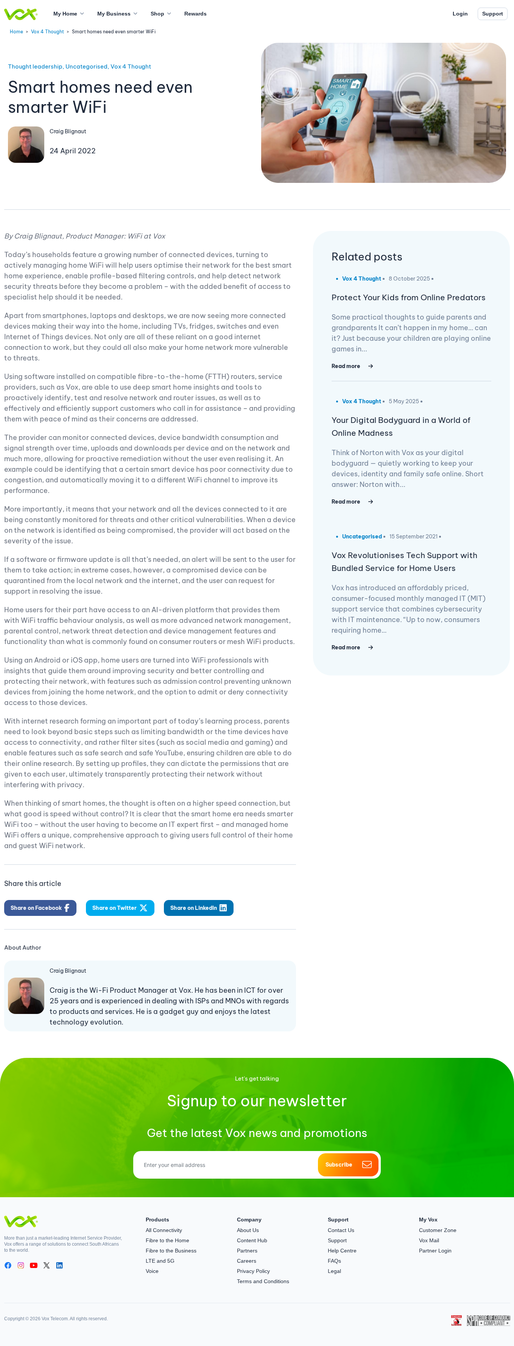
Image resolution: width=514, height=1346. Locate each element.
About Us (248, 1230)
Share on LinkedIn (193, 908)
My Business (114, 14)
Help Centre (342, 1251)
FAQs (334, 1261)
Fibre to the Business (171, 1251)
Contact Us (341, 1230)
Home (16, 31)
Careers (246, 1261)
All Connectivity (164, 1230)
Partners (247, 1251)
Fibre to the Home (167, 1240)
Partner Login (435, 1251)
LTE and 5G (160, 1261)
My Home (65, 14)
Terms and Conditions (263, 1281)
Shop (157, 14)
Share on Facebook (36, 908)
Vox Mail (429, 1240)
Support (492, 14)
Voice (152, 1271)
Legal (334, 1271)
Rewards (195, 14)
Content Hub (252, 1240)
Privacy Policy (253, 1271)
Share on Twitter (114, 908)
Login (460, 14)
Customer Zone (437, 1230)
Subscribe (339, 1164)
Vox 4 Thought (47, 31)
